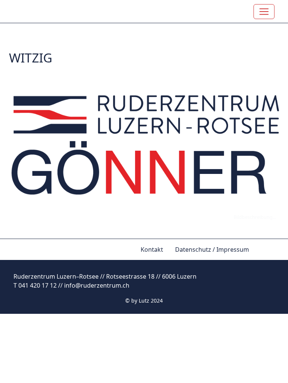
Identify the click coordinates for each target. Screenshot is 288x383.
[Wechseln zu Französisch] (273, 245)
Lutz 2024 (151, 300)
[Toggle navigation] (264, 11)
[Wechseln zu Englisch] (261, 245)
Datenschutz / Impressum (212, 249)
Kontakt (152, 249)
